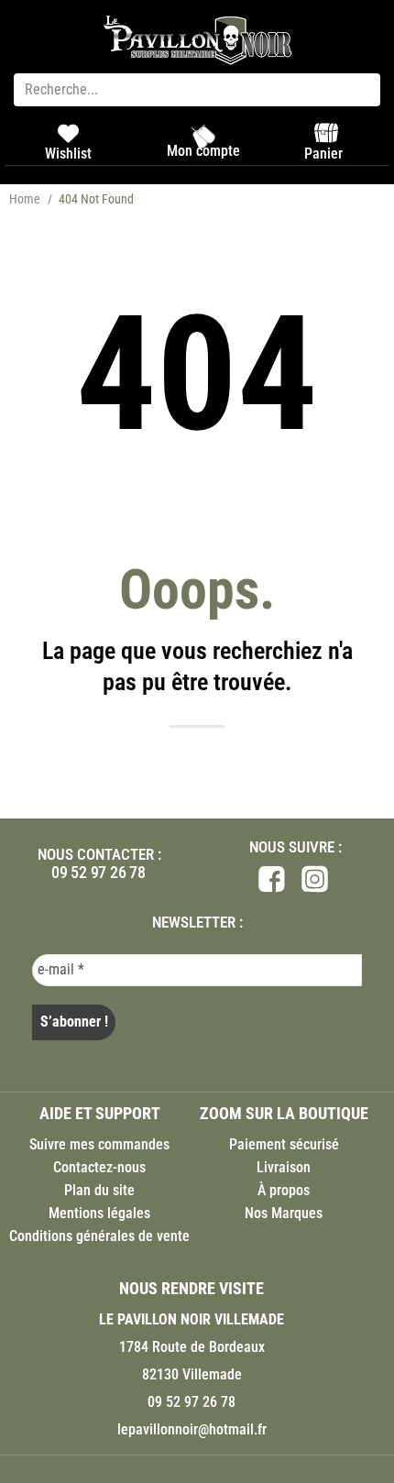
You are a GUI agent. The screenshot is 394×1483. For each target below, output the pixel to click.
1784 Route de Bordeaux (192, 1347)
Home (24, 199)
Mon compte (203, 150)
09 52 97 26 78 (98, 872)
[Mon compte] (203, 136)
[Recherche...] (197, 89)
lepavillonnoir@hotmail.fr (192, 1429)
